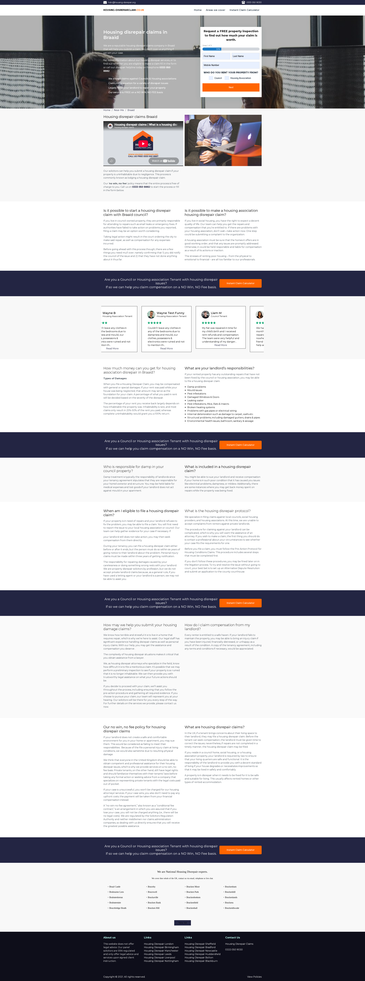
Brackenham (230, 886)
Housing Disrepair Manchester (161, 950)
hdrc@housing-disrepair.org (122, 2)
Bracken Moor (193, 886)
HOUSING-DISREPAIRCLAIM (123, 10)
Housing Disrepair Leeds (157, 954)
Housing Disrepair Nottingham (161, 961)
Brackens (229, 902)
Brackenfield (192, 902)
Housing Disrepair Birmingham (161, 947)
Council (218, 78)
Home (198, 10)
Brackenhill (230, 892)
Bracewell (152, 892)
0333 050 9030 (254, 2)
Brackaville (153, 897)
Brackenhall (191, 908)
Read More (128, 348)
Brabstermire (115, 902)
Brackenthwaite (232, 908)
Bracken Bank (154, 902)
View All (183, 923)
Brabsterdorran (116, 897)
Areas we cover (215, 10)
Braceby (151, 886)
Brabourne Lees (116, 892)
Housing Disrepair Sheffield (200, 944)
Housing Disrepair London (159, 944)
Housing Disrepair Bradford (200, 947)
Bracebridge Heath (117, 908)
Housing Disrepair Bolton (199, 957)
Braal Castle (114, 886)
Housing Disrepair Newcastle (201, 950)
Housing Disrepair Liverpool (159, 957)
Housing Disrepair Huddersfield (203, 954)
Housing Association (240, 78)
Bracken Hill (153, 908)
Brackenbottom (193, 897)
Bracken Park (192, 892)
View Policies (254, 976)
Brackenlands (231, 897)
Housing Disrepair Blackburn (201, 961)
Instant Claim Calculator (244, 10)
